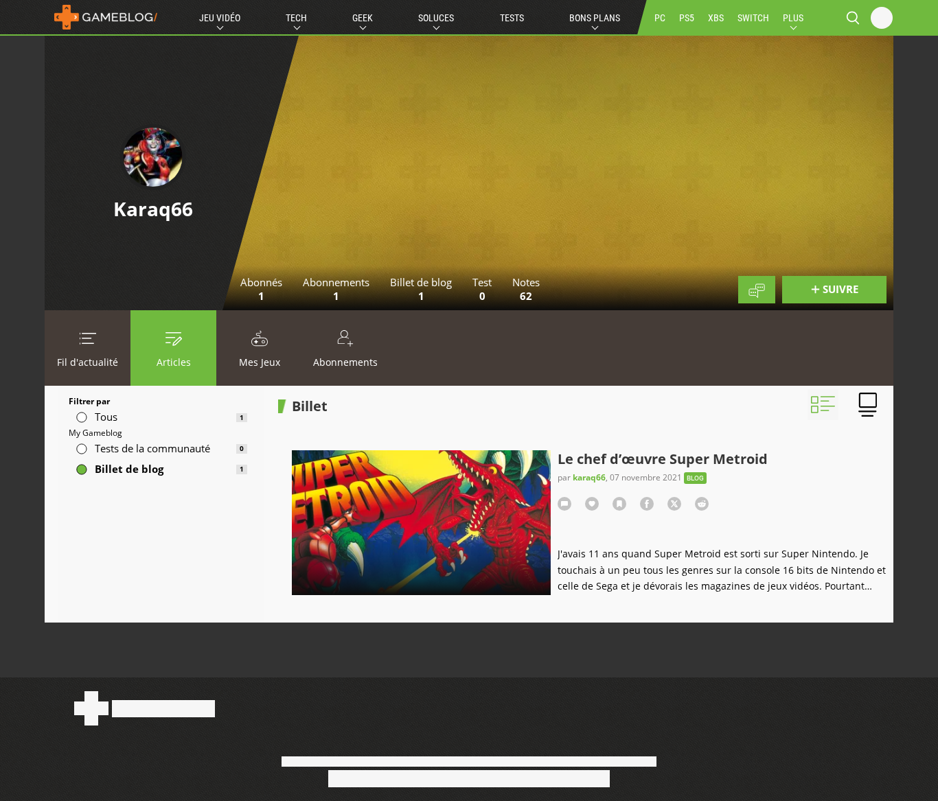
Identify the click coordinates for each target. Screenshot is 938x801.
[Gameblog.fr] (102, 17)
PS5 (686, 17)
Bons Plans (594, 17)
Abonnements (345, 362)
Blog (695, 478)
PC (659, 17)
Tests (512, 17)
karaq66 (589, 477)
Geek (362, 17)
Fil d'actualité (87, 362)
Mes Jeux (259, 362)
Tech (296, 17)
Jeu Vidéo (219, 17)
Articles (174, 362)
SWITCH (753, 17)
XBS (716, 17)
